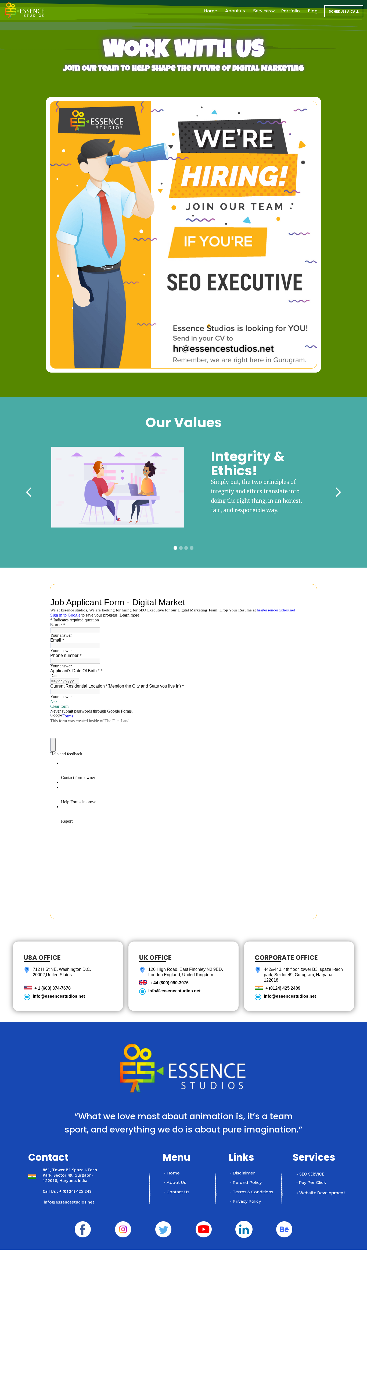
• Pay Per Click (311, 1182)
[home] (25, 6)
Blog (313, 11)
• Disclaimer (242, 1173)
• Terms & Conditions (251, 1191)
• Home (172, 1173)
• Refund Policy (246, 1182)
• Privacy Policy (245, 1201)
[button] (29, 492)
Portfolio (290, 11)
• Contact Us (176, 1191)
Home (210, 11)
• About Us (175, 1182)
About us (235, 10)
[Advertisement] (161, 1309)
